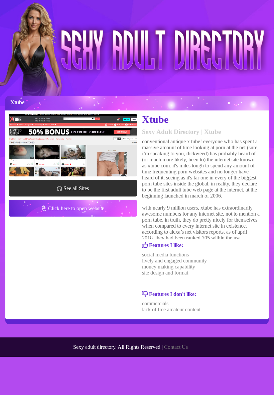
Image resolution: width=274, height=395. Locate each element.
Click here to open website (75, 208)
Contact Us (176, 347)
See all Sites (75, 188)
